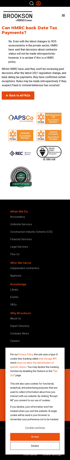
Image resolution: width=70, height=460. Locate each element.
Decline (35, 446)
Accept (35, 436)
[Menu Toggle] (63, 15)
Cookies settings (35, 427)
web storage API (47, 358)
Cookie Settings (52, 454)
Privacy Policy (26, 354)
